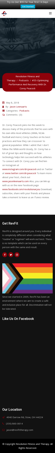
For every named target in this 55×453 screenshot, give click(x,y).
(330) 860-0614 (14, 423)
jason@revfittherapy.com (19, 429)
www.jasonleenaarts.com (15, 181)
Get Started (28, 6)
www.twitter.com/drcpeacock (20, 173)
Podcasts (24, 110)
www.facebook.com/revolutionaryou (21, 189)
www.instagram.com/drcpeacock (19, 169)
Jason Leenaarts (18, 106)
